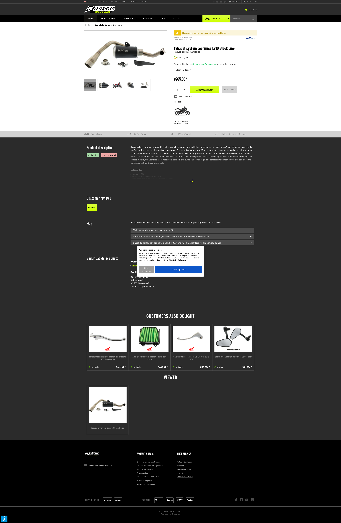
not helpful (110, 155)
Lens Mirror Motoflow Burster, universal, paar (233, 356)
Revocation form (184, 469)
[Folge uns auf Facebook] (241, 500)
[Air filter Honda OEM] (150, 339)
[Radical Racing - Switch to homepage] (100, 9)
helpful (94, 155)
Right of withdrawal (145, 469)
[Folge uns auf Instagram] (252, 500)
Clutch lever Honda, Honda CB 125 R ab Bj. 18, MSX (191, 358)
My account (252, 2)
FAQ (89, 223)
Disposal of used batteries (148, 477)
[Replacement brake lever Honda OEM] (108, 339)
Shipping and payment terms (148, 462)
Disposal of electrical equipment (150, 466)
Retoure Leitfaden (184, 462)
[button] (4, 519)
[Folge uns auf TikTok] (236, 500)
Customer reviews (99, 198)
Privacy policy (142, 473)
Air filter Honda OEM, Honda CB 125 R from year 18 (150, 358)
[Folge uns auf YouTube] (246, 500)
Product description (100, 147)
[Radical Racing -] (110, 454)
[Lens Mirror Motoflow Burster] (233, 339)
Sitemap (180, 466)
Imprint (180, 473)
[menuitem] (99, 1)
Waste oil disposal (144, 481)
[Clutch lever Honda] (191, 339)
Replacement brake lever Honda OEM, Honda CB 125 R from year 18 (108, 358)
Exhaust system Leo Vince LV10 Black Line (107, 428)
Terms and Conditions (146, 484)
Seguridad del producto (102, 258)
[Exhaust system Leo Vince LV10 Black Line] (108, 405)
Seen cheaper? (185, 96)
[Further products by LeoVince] (250, 38)
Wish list (235, 2)
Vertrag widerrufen (185, 477)
